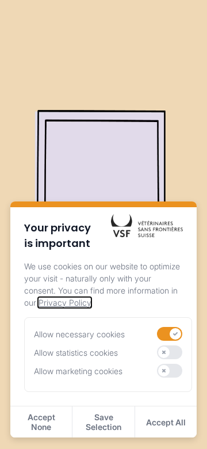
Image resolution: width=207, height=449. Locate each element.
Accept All (166, 422)
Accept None (41, 422)
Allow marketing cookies (78, 371)
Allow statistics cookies (76, 352)
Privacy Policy (65, 302)
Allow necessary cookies (79, 334)
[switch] (169, 334)
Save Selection (103, 422)
